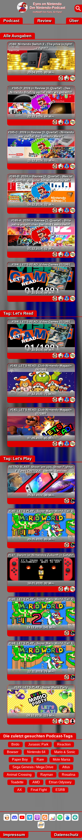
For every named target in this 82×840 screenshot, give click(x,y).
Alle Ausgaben (17, 36)
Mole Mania (61, 759)
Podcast (11, 20)
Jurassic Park (38, 744)
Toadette (17, 782)
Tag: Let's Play (17, 458)
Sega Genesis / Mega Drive (32, 767)
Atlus (66, 767)
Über (74, 20)
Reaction (64, 744)
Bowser (12, 752)
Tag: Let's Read (18, 313)
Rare (40, 759)
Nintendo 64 (36, 752)
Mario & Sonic (64, 752)
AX (19, 790)
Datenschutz (66, 834)
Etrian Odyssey (60, 782)
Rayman (46, 774)
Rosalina (68, 774)
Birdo (15, 744)
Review (44, 20)
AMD (36, 782)
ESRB (60, 790)
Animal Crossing (19, 774)
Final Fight (39, 790)
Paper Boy (20, 759)
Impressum (14, 834)
